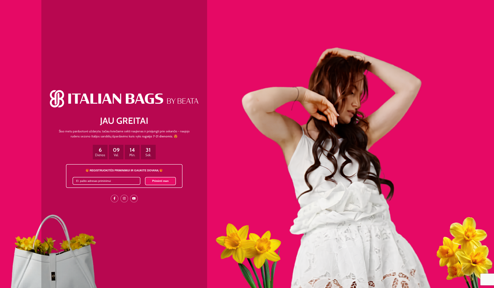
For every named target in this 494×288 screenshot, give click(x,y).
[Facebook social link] (114, 198)
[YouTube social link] (134, 198)
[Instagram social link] (124, 198)
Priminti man (160, 180)
